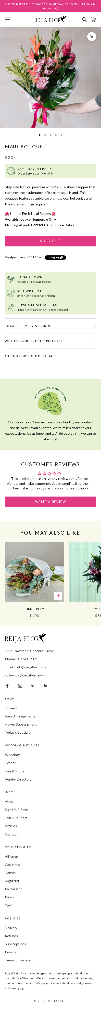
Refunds (11, 936)
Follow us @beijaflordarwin (25, 675)
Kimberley (34, 609)
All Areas (12, 856)
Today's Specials (17, 732)
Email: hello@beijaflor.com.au (27, 667)
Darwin (10, 873)
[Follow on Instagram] (20, 685)
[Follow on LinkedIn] (45, 685)
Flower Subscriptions (21, 724)
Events (10, 763)
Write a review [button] (50, 502)
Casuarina (12, 865)
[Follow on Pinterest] (32, 685)
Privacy (10, 952)
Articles (11, 826)
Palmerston (14, 889)
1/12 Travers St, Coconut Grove (29, 651)
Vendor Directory (18, 779)
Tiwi (8, 905)
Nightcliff (12, 881)
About (10, 801)
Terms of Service (18, 960)
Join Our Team (16, 818)
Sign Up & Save (16, 810)
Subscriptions (15, 944)
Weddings (13, 755)
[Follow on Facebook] (7, 685)
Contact (11, 834)
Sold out (50, 241)
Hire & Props (14, 771)
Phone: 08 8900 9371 (21, 659)
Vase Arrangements (20, 716)
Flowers (11, 708)
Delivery (11, 928)
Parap (9, 897)
